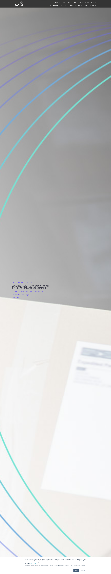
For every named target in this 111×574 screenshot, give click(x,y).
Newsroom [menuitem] (80, 2)
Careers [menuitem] (87, 2)
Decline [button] (83, 570)
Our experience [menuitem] (56, 2)
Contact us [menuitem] (93, 2)
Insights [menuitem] (70, 2)
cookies (82, 562)
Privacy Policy (33, 563)
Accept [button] (76, 570)
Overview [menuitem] (64, 2)
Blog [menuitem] (75, 2)
